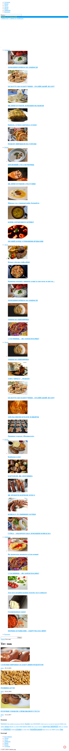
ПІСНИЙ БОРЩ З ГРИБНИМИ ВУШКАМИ (25, 241)
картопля (57, 724)
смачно (7, 729)
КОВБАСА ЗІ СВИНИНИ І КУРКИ (22, 514)
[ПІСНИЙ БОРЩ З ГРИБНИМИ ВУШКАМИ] (17, 238)
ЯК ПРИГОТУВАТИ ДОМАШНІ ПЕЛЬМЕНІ (26, 106)
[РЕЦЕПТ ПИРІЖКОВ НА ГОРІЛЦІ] (17, 140)
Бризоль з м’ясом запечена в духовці (22, 125)
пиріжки (36, 726)
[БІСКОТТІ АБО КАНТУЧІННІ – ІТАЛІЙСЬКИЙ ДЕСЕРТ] (17, 83)
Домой (3, 639)
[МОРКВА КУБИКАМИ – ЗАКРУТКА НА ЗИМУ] (17, 627)
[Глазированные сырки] (17, 608)
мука (15, 726)
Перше (6, 4)
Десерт (6, 7)
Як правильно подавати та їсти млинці (23, 554)
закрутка (46, 723)
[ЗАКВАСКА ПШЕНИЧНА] (17, 316)
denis (2, 668)
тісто (28, 729)
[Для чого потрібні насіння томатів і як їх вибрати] (17, 589)
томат (25, 729)
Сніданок (7, 2)
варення (12, 724)
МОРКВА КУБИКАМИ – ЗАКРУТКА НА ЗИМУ (27, 631)
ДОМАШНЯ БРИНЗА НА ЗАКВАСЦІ (23, 67)
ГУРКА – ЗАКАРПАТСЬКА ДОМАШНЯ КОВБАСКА (29, 533)
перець (24, 726)
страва (18, 729)
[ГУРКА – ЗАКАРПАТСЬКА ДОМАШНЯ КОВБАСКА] (17, 530)
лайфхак (2, 726)
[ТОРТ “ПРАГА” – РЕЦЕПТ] (17, 375)
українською (36, 729)
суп (22, 729)
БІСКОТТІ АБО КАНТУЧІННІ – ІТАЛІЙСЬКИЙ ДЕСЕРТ (31, 86)
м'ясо (7, 726)
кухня (65, 724)
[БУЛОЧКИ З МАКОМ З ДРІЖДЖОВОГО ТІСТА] (15, 708)
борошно (4, 724)
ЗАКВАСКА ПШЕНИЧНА (18, 319)
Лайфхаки (7, 10)
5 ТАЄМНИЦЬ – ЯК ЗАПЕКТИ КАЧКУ (23, 339)
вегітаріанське (17, 723)
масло (11, 726)
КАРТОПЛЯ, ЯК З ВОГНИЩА (20, 476)
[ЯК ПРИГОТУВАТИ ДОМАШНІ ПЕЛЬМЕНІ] (17, 102)
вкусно (22, 724)
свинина (66, 726)
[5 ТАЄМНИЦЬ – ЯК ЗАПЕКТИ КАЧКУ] (17, 335)
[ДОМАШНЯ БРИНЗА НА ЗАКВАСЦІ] (17, 64)
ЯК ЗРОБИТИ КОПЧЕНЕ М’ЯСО (21, 495)
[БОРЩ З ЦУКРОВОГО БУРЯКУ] (17, 219)
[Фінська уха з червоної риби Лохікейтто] (17, 199)
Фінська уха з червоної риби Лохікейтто (23, 203)
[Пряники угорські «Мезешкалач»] (17, 432)
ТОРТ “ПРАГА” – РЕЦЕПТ (19, 379)
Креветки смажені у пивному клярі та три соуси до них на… (31, 281)
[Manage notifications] (64, 747)
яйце (53, 729)
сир (2, 729)
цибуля (47, 729)
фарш (44, 729)
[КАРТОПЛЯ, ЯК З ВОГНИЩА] (17, 472)
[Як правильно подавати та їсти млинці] (17, 551)
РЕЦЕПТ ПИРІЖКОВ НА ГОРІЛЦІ (22, 144)
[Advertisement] (34, 32)
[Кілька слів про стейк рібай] (17, 258)
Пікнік (6, 8)
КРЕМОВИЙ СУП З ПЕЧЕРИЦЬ (21, 165)
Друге (6, 5)
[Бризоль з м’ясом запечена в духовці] (17, 121)
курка (61, 724)
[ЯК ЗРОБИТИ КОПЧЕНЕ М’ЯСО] (17, 492)
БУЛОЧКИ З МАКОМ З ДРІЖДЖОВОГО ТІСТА (20, 711)
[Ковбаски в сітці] (17, 453)
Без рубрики (8, 736)
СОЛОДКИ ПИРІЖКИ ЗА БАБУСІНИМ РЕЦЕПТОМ (22, 665)
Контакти (7, 12)
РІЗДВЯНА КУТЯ (8, 688)
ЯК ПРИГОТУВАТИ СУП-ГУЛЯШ (22, 184)
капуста (52, 724)
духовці (42, 724)
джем (31, 724)
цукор (50, 729)
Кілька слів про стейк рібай (19, 262)
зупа (49, 723)
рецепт (54, 726)
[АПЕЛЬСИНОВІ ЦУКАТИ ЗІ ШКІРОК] (17, 413)
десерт (27, 724)
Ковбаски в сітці (14, 457)
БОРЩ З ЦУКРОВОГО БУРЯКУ (21, 222)
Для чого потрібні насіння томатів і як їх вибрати (27, 593)
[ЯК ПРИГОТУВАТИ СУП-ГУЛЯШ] (17, 180)
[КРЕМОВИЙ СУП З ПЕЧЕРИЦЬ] (17, 161)
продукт (46, 726)
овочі (17, 726)
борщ (8, 724)
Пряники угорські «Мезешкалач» (21, 436)
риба (60, 726)
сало (62, 726)
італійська (57, 729)
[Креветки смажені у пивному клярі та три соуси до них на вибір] (17, 278)
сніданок (13, 729)
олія (20, 726)
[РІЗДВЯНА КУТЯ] (15, 684)
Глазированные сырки (17, 612)
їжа (61, 729)
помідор (40, 726)
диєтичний (36, 724)
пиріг (33, 726)
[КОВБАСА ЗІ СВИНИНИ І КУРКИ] (17, 511)
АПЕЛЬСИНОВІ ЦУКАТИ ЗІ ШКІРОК (23, 417)
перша (29, 726)
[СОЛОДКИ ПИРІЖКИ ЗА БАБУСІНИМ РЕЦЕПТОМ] (15, 661)
